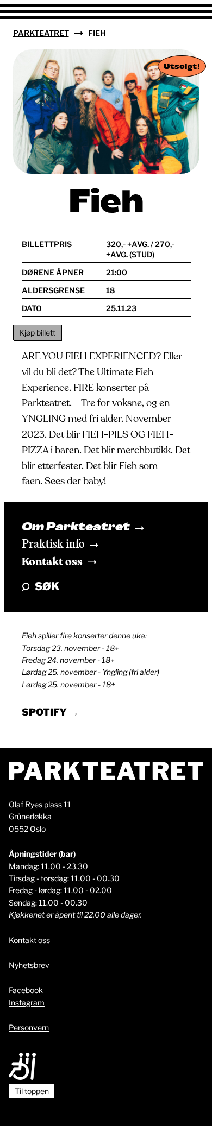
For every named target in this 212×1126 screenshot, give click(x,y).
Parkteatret (41, 32)
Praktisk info (53, 544)
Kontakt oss (52, 561)
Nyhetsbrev (29, 965)
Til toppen (32, 1091)
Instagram (27, 1002)
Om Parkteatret (76, 527)
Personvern (29, 1027)
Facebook (26, 990)
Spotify (45, 712)
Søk (47, 586)
